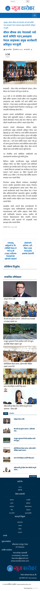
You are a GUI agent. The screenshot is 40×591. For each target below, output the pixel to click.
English (20, 532)
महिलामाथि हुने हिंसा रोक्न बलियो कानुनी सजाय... (25, 469)
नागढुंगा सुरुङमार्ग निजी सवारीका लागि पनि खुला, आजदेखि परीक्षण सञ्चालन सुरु (19, 342)
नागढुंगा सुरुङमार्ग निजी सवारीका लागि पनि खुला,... (24, 440)
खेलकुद (28, 510)
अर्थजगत (12, 506)
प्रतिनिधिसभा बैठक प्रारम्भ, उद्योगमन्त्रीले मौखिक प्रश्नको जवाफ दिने (18, 365)
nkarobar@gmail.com (19, 558)
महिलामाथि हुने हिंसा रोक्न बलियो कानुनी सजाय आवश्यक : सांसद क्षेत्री (18, 407)
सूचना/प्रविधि (28, 513)
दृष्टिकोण (28, 503)
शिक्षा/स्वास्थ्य (28, 506)
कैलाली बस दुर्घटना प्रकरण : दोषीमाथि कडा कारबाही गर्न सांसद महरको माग (19, 320)
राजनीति (28, 500)
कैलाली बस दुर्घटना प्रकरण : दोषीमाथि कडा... (24, 430)
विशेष (20, 529)
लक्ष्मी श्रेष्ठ (20, 490)
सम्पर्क (20, 525)
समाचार (12, 500)
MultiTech (35, 588)
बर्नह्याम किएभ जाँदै (9, 299)
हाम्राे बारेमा (20, 522)
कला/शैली (11, 513)
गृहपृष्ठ (5, 22)
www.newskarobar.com (20, 560)
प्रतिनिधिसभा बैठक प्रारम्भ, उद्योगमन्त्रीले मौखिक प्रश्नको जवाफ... (25, 449)
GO (28, 1)
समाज (11, 503)
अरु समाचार (33, 476)
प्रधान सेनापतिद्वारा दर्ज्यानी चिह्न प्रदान (15, 386)
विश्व (12, 510)
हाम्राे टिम (20, 481)
